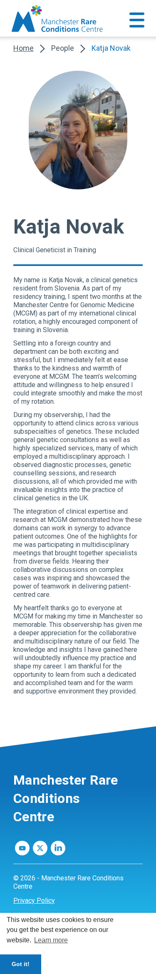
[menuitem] (78, 901)
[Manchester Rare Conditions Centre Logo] (58, 18)
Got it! (21, 964)
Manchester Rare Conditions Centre (65, 798)
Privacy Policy (34, 900)
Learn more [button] (51, 940)
